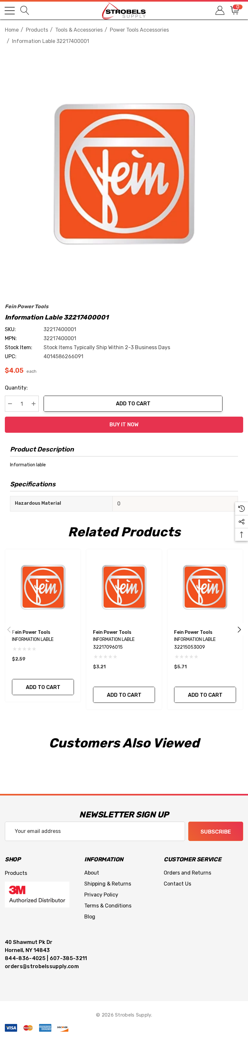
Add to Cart (133, 403)
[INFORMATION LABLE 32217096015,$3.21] (124, 587)
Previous (9, 629)
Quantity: (16, 388)
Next (239, 629)
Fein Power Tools (26, 306)
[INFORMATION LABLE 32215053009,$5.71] (205, 587)
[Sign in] (219, 10)
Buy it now (124, 424)
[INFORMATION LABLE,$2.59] (43, 587)
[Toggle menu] (10, 10)
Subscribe (216, 831)
